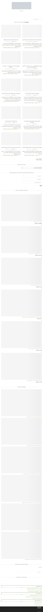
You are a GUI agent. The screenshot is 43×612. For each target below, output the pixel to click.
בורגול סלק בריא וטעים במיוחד (11, 121)
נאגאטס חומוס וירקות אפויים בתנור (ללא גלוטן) (32, 39)
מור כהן (34, 149)
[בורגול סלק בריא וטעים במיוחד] (11, 112)
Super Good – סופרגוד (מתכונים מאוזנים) (35, 589)
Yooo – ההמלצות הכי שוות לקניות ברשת (35, 591)
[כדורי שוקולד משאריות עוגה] (21, 271)
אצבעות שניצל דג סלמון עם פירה (35, 531)
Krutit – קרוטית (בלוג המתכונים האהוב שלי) (34, 588)
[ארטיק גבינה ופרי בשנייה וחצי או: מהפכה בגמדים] (11, 138)
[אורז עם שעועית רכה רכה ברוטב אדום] (21, 402)
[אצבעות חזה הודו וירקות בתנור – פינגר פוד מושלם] (11, 57)
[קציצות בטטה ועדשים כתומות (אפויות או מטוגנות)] (32, 112)
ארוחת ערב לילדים (38, 605)
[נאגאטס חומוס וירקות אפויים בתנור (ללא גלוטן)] (32, 31)
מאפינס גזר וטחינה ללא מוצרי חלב (32, 93)
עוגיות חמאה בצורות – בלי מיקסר (35, 253)
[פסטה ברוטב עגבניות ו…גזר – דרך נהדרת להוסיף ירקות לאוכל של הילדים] (32, 57)
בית (41, 19)
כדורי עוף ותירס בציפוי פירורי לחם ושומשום (33, 559)
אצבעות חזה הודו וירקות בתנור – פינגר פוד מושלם (11, 67)
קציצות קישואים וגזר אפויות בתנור (35, 348)
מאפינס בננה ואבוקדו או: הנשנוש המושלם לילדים (32, 147)
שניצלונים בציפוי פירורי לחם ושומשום (34, 380)
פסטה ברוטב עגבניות (38, 221)
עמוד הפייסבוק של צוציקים (37, 598)
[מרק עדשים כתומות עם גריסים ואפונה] (11, 31)
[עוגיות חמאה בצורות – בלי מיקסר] (21, 239)
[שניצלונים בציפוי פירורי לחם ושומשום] (21, 366)
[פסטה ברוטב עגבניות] (21, 207)
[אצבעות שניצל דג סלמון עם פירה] (21, 516)
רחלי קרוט (13, 41)
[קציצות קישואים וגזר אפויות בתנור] (21, 334)
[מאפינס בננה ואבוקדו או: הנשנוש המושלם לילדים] (32, 138)
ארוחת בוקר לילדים (38, 602)
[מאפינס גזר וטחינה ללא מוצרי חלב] (32, 84)
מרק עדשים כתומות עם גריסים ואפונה (10, 39)
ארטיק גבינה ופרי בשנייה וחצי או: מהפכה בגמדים (11, 147)
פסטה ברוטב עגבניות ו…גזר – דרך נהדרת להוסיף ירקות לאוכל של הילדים (32, 67)
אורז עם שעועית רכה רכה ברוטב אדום (34, 416)
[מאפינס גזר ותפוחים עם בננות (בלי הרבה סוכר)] (11, 84)
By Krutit (21, 10)
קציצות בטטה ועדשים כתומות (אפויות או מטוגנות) (32, 122)
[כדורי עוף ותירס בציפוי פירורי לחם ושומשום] (21, 545)
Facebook (40, 567)
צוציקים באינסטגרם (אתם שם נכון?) (35, 595)
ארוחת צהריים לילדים (38, 603)
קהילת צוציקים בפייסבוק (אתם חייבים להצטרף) (34, 596)
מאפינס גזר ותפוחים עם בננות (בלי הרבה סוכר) (11, 93)
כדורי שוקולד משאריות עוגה (36, 285)
